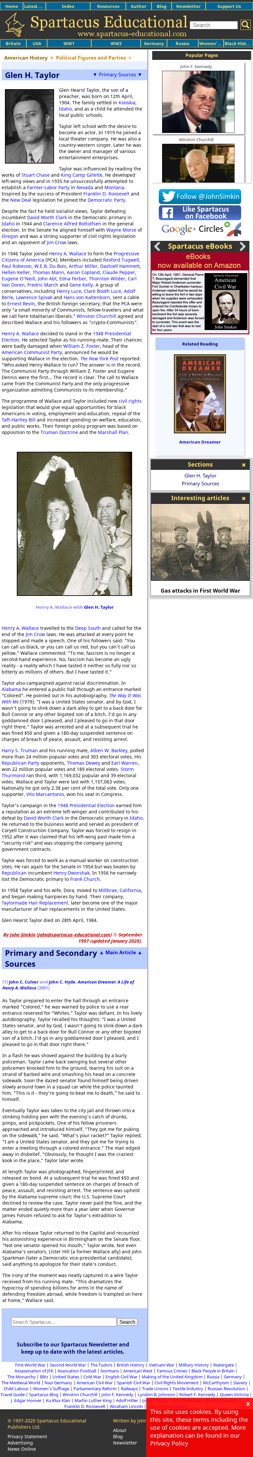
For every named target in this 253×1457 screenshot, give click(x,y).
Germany (154, 43)
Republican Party (20, 763)
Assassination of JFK (33, 1371)
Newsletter (188, 6)
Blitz (44, 1377)
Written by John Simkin (138, 1421)
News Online (22, 1449)
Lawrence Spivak (34, 297)
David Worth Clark (47, 217)
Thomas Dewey (83, 763)
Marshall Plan (113, 432)
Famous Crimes (172, 1371)
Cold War (92, 1377)
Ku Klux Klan (58, 1400)
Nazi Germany (58, 1383)
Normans (109, 1371)
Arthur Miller (83, 266)
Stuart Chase (35, 175)
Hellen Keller (16, 272)
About (119, 1430)
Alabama (11, 689)
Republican (14, 873)
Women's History (217, 43)
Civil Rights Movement (177, 1383)
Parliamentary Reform (95, 1389)
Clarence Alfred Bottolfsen (72, 223)
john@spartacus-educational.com (74, 935)
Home (11, 6)
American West (138, 1371)
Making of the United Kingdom (172, 1377)
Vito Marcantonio (45, 794)
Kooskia (127, 102)
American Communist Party (32, 352)
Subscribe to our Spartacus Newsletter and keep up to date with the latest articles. (73, 1348)
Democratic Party (106, 200)
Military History (194, 1365)
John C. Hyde (62, 982)
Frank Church (85, 879)
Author (138, 6)
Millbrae (107, 890)
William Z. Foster (81, 346)
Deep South (88, 628)
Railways (129, 1389)
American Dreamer (200, 442)
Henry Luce (69, 291)
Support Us (229, 6)
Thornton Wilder (107, 278)
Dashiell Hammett (120, 266)
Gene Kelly (81, 285)
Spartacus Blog (43, 1394)
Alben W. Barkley (108, 750)
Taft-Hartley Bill (19, 420)
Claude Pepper (118, 272)
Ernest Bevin (21, 303)
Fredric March (42, 285)
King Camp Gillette (81, 175)
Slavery (240, 1383)
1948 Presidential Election (86, 805)
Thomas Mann (48, 272)
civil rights (130, 401)
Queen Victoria (234, 1394)
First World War (30, 1365)
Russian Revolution (226, 1389)
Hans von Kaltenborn (87, 297)
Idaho (65, 109)
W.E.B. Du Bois (50, 266)
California (130, 890)
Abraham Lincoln (126, 1406)
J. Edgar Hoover (26, 1400)
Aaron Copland (83, 272)
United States (65, 1377)
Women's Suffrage (51, 1389)
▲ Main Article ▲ (120, 952)
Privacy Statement (27, 1436)
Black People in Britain (213, 1371)
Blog (161, 6)
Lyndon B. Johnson (156, 1394)
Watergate (223, 1365)
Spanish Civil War (133, 1383)
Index (68, 6)
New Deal (20, 200)
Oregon (10, 236)
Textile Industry (188, 1389)
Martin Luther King (93, 1400)
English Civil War (121, 1377)
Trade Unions (155, 1389)
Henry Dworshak (71, 873)
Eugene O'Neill (18, 278)
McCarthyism (216, 1383)
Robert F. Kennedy (197, 1394)
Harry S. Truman (20, 750)
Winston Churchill (96, 316)
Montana (114, 187)
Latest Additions (41, 6)
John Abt (47, 278)
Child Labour (16, 1389)
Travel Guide (12, 1394)
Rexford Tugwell (121, 260)
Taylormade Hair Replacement (35, 903)
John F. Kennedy (196, 66)
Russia (182, 43)
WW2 (116, 43)
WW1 (69, 43)
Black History (239, 43)
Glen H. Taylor (99, 607)
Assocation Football (77, 1371)
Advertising (20, 1443)
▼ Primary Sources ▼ (117, 74)
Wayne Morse (121, 230)
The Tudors (101, 1365)
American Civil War (94, 1383)
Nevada (84, 187)
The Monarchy (21, 1377)
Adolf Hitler (127, 1400)
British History (131, 1365)
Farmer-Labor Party (48, 187)
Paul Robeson (17, 266)
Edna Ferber (72, 278)
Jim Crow (56, 242)
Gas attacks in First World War (200, 590)
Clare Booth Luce (102, 291)
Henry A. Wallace (67, 253)
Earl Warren (124, 763)
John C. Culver (24, 982)
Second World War (68, 1365)
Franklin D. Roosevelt (106, 194)
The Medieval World (20, 1383)
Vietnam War (161, 1365)
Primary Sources (200, 483)
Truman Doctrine (59, 432)
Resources (108, 6)
